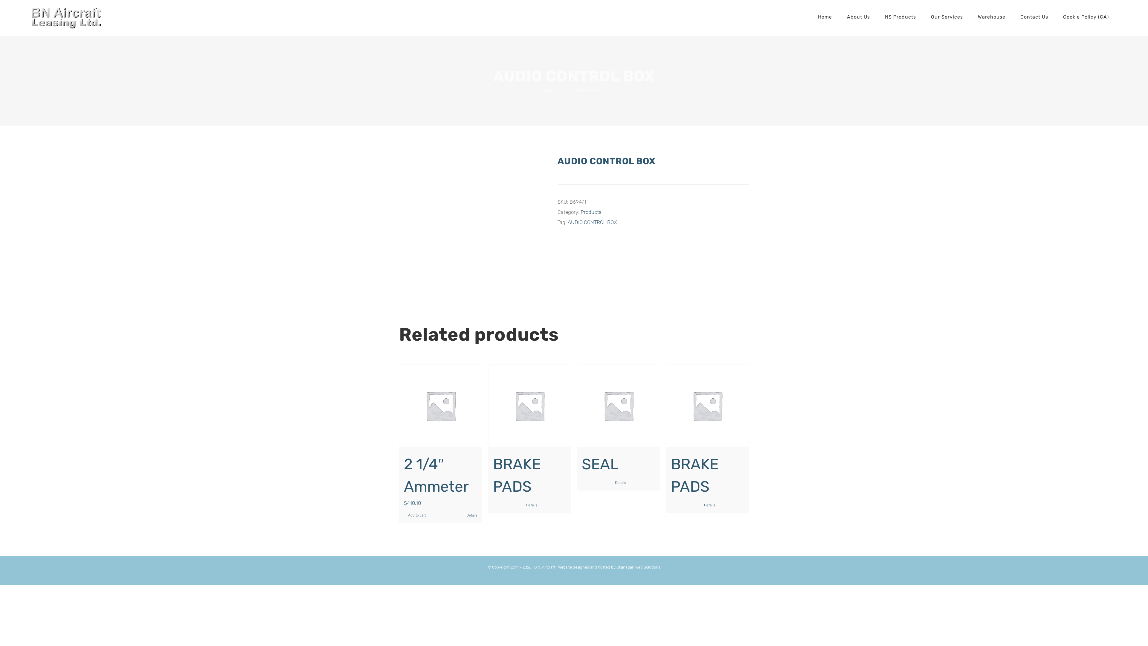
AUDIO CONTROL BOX (592, 222)
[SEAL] (618, 406)
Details (471, 515)
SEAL (600, 464)
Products (591, 212)
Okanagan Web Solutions (638, 567)
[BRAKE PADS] (529, 406)
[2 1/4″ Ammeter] (440, 406)
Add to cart (417, 515)
